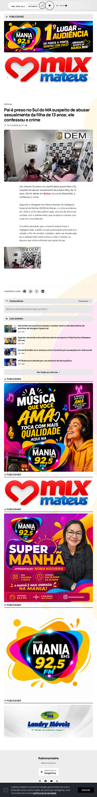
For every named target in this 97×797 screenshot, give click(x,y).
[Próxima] (89, 77)
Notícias (8, 104)
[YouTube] (51, 781)
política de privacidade (44, 793)
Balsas (47, 193)
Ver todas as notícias (47, 372)
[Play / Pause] (49, 5)
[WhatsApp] (30, 291)
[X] (36, 291)
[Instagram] (39, 781)
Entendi (86, 789)
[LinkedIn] (42, 291)
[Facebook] (24, 291)
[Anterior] (7, 77)
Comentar (83, 301)
